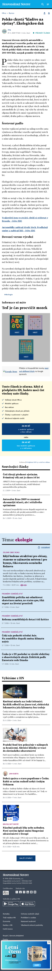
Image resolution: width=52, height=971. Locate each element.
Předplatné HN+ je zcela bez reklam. (38, 462)
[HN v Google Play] (11, 903)
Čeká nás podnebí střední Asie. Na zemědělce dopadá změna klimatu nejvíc (23, 639)
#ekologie (8, 294)
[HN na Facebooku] (20, 892)
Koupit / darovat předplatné (13, 936)
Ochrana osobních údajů (30, 914)
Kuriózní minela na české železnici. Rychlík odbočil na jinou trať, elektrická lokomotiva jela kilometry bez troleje (26, 705)
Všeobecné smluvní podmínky (32, 925)
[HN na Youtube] (35, 892)
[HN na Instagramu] (24, 892)
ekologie (24, 540)
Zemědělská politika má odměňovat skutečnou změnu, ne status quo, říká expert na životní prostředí (23, 600)
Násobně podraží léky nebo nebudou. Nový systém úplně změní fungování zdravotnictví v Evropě (24, 831)
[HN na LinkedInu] (27, 892)
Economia (6, 921)
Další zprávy (25, 858)
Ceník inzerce (8, 929)
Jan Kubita (14, 774)
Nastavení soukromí (28, 921)
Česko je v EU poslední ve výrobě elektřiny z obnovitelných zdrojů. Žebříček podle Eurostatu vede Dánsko (25, 657)
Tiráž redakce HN (9, 918)
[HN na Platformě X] (17, 892)
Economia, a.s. (18, 879)
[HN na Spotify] (31, 892)
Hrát (17, 332)
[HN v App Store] (27, 903)
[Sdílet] (44, 13)
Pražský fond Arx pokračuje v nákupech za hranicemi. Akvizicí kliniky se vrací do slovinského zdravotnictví (25, 748)
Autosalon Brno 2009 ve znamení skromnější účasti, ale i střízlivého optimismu (22, 502)
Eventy (5, 939)
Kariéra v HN (7, 925)
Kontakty (6, 914)
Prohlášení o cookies (28, 918)
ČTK (9, 30)
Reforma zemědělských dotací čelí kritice (25, 620)
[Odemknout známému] (49, 13)
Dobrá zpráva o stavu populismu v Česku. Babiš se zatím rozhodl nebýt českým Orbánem (26, 782)
